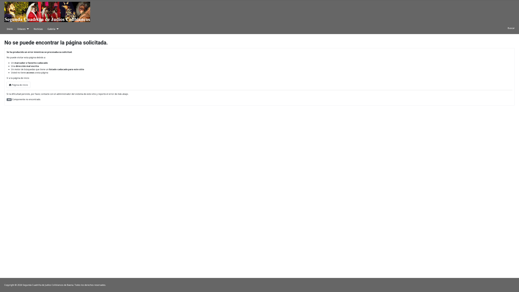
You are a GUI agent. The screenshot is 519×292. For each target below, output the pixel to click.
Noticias (38, 29)
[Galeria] (57, 29)
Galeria (51, 29)
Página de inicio (19, 84)
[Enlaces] (27, 29)
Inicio (10, 29)
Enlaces (21, 29)
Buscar (511, 28)
